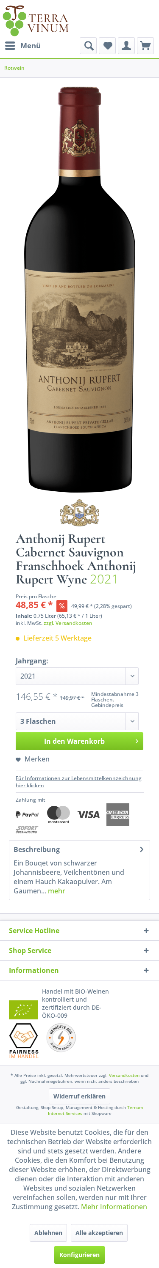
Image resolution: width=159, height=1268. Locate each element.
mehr (55, 891)
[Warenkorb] (145, 45)
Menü (30, 45)
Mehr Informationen (114, 1206)
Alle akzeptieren (99, 1233)
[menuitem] (22, 45)
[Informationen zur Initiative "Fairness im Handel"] (24, 1040)
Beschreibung (37, 849)
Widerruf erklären (79, 1096)
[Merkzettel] (107, 45)
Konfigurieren (79, 1255)
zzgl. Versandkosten (68, 623)
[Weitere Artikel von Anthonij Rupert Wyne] (79, 512)
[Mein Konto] (126, 45)
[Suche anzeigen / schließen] (88, 45)
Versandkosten (124, 1075)
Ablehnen (48, 1233)
